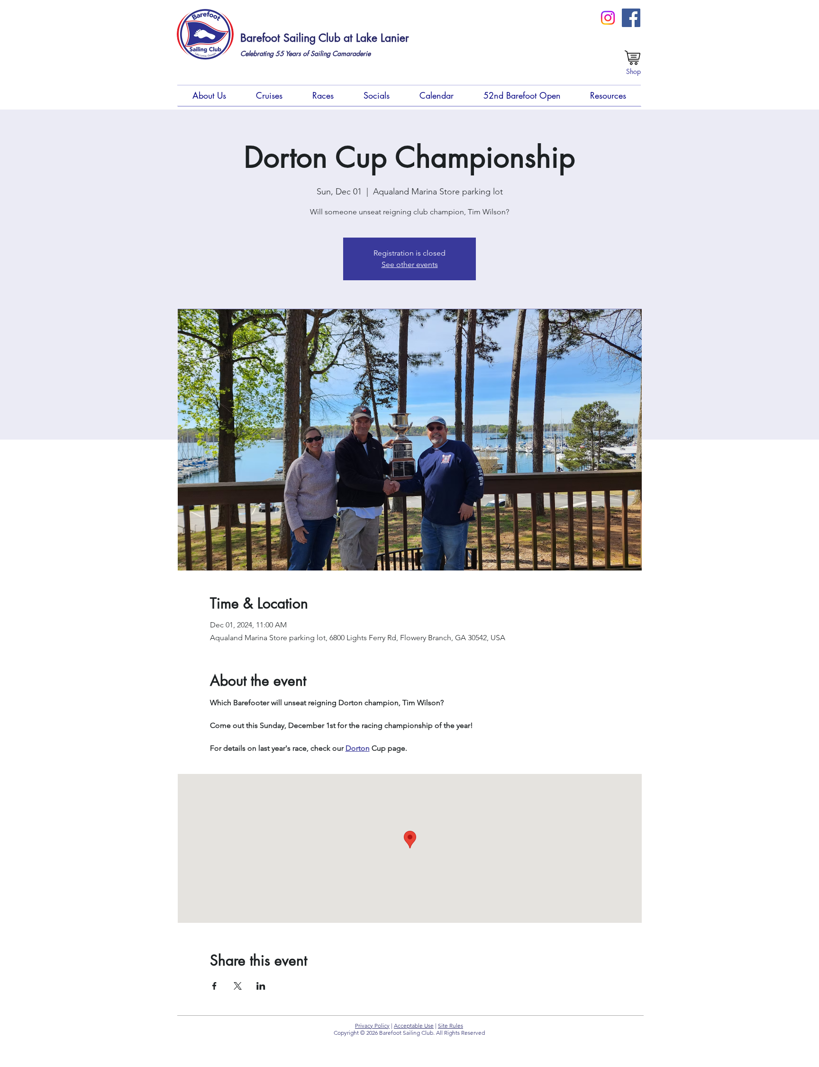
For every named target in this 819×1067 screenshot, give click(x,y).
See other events (410, 264)
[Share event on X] (237, 986)
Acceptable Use (414, 1025)
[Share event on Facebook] (214, 986)
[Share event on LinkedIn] (260, 986)
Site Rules (450, 1025)
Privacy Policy (372, 1025)
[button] (209, 95)
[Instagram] (608, 18)
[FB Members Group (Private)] (631, 18)
